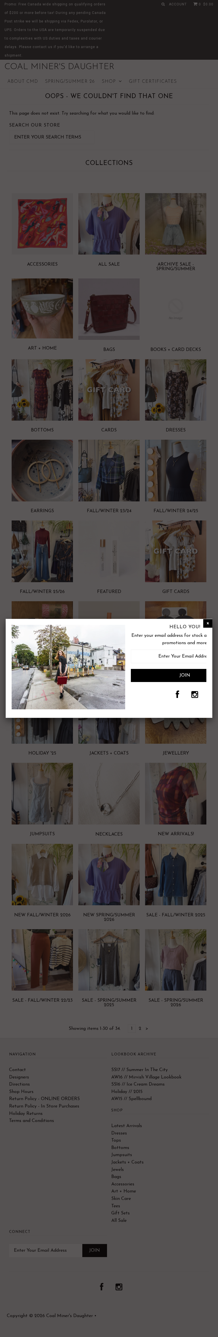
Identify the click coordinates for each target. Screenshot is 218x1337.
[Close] (207, 623)
